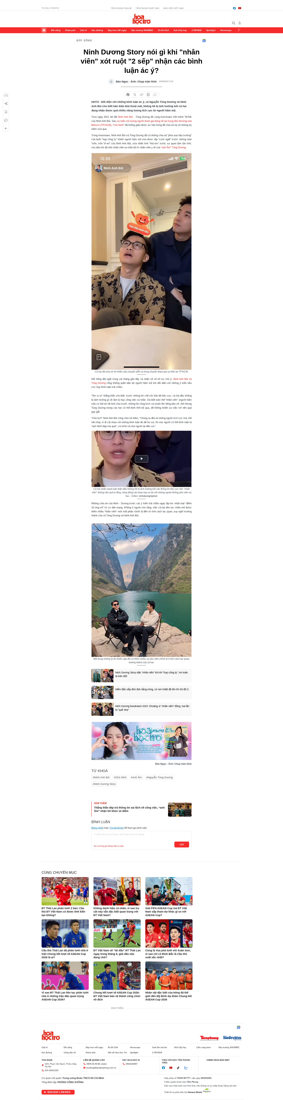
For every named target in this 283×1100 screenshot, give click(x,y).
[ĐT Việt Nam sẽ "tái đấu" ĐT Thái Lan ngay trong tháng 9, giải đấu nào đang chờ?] (117, 933)
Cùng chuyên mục (59, 872)
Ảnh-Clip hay (180, 30)
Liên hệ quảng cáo (94, 1060)
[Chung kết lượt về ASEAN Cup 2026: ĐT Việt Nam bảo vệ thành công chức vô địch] (117, 975)
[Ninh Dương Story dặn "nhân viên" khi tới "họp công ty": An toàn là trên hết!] (102, 675)
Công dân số (70, 1052)
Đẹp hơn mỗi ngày (117, 30)
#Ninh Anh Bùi (101, 777)
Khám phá (70, 30)
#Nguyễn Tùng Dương (159, 777)
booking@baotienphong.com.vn (101, 1068)
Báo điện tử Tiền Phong (141, 19)
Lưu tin (6, 112)
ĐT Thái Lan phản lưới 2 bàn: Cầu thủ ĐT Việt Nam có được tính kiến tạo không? (63, 912)
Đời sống (55, 30)
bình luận (155, 95)
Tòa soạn (47, 1060)
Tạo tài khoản (116, 828)
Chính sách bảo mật (218, 1060)
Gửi (182, 844)
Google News (204, 40)
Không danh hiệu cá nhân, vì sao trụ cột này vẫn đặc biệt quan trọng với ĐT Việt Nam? (116, 912)
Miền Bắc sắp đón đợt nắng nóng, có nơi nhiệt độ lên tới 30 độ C (152, 689)
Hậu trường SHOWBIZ (142, 30)
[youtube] (239, 8)
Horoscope (225, 30)
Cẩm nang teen (203, 1047)
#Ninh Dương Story (104, 784)
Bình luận (6, 120)
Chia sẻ (6, 104)
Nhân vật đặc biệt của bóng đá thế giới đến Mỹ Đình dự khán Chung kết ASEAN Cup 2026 (168, 996)
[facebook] (234, 8)
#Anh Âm (136, 777)
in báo (148, 95)
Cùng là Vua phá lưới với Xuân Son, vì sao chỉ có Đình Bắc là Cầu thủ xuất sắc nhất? (168, 954)
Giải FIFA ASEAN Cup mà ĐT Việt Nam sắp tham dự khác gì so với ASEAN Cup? (166, 912)
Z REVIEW (196, 30)
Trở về (6, 128)
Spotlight (210, 30)
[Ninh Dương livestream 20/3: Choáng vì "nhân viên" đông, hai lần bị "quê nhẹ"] (102, 709)
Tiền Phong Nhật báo (147, 8)
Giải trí (83, 30)
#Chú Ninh (120, 777)
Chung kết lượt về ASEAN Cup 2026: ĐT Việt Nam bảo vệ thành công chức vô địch (116, 996)
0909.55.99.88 (93, 1064)
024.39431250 (51, 1070)
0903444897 (132, 1064)
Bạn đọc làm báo (58, 1092)
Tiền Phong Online (121, 8)
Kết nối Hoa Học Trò (117, 1052)
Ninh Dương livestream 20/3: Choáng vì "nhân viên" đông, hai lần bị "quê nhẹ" (152, 708)
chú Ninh (118, 125)
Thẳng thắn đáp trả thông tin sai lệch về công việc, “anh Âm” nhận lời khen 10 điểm (129, 809)
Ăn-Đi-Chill (163, 30)
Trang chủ (44, 30)
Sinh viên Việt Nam (173, 8)
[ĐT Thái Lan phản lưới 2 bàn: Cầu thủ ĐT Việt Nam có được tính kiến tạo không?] (65, 891)
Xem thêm (239, 30)
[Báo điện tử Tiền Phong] (209, 1038)
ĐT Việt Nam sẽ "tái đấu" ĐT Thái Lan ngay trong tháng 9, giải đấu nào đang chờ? (117, 954)
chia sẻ (128, 95)
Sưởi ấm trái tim (159, 1047)
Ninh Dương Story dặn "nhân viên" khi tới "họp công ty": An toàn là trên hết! (151, 674)
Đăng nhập (97, 828)
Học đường (97, 30)
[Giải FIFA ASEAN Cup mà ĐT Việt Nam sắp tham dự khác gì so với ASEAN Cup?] (168, 891)
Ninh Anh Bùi (125, 117)
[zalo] (187, 1067)
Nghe (6, 95)
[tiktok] (179, 1068)
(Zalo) (104, 1064)
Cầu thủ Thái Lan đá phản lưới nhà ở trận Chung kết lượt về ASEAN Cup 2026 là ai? (65, 954)
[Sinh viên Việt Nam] (232, 1038)
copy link (141, 95)
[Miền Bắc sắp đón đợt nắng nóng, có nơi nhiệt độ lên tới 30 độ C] (102, 692)
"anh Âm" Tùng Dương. (173, 147)
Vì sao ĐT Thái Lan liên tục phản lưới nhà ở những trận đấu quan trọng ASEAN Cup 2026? (65, 996)
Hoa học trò (51, 1035)
